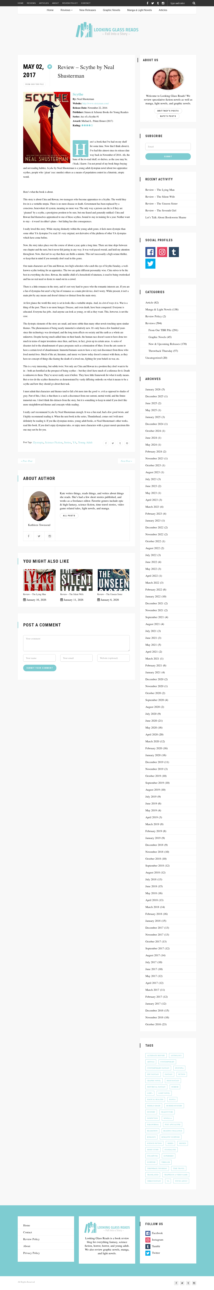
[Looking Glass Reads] (107, 29)
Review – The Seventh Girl (160, 210)
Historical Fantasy (156, 1087)
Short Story (153, 1149)
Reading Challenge (172, 1131)
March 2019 (152, 824)
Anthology (176, 1055)
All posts (69, 516)
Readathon (152, 1131)
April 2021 (151, 651)
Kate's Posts (168, 116)
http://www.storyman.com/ (95, 103)
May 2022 (151, 569)
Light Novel (164, 1093)
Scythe (78, 94)
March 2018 (152, 907)
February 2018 (153, 914)
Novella (168, 1118)
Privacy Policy (31, 1253)
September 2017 (154, 948)
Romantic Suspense (171, 1137)
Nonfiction (152, 1118)
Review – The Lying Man (34, 594)
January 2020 (153, 755)
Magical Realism (155, 1099)
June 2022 (151, 562)
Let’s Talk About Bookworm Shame (165, 217)
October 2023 (153, 465)
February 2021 (153, 665)
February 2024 (153, 451)
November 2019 (154, 769)
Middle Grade (153, 1105)
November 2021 (154, 610)
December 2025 (154, 396)
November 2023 (154, 458)
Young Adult (85, 442)
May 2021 (151, 644)
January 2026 (153, 389)
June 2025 (151, 403)
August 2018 (152, 872)
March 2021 (152, 658)
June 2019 (151, 803)
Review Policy (70, 3)
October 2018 (153, 858)
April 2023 (151, 500)
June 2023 (151, 486)
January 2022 (153, 596)
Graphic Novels (111, 10)
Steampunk (152, 1156)
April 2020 (151, 734)
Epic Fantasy (153, 1074)
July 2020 (151, 713)
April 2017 (151, 983)
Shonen (182, 1143)
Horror (174, 1087)
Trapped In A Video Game (176, 1174)
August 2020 (152, 707)
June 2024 (151, 437)
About (55, 3)
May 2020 (151, 727)
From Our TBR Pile (34, 84)
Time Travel (179, 1168)
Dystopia (38, 442)
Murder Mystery (174, 1105)
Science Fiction (54, 442)
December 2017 (154, 927)
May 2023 (151, 493)
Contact (86, 3)
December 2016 (154, 1010)
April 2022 (151, 575)
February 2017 (153, 996)
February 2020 (153, 748)
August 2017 (152, 955)
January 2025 (153, 417)
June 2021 (151, 638)
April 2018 (151, 900)
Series (67, 442)
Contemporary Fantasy (158, 1068)
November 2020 (154, 686)
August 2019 (152, 789)
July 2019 (151, 796)
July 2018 (151, 879)
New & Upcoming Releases (164, 344)
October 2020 (153, 693)
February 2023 (153, 513)
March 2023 (152, 506)
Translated (152, 1174)
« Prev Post (26, 461)
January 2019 (153, 838)
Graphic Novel (154, 1080)
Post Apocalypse (172, 1124)
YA (74, 442)
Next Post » (126, 461)
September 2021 (154, 617)
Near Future (167, 1112)
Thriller (165, 1162)
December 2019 (154, 762)
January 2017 (153, 1003)
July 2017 (151, 962)
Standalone (170, 1149)
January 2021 (153, 672)
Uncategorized (153, 357)
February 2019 (153, 831)
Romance (151, 1137)
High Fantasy (173, 1080)
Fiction (181, 1074)
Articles (44, 3)
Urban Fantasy (154, 1181)
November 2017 (154, 934)
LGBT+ (150, 1093)
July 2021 (151, 631)
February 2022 (153, 589)
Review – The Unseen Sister (109, 594)
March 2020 (152, 741)
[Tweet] (113, 443)
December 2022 (154, 527)
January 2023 (153, 520)
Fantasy (168, 1074)
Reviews (31, 3)
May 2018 (151, 893)
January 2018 (153, 921)
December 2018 (154, 845)
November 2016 (154, 1017)
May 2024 (151, 444)
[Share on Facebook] (106, 443)
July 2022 (151, 555)
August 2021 (152, 624)
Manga (172, 1099)
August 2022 (152, 548)
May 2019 (151, 810)
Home (20, 3)
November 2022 (154, 534)
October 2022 (153, 541)
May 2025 (151, 410)
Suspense (151, 1162)
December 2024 (154, 424)
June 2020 (151, 720)
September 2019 (154, 783)
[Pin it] (127, 443)
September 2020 (154, 700)
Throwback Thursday (160, 351)
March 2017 (152, 990)
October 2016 (153, 1024)
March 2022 (152, 582)
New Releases (87, 10)
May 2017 (151, 976)
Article (149, 302)
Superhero (169, 1156)
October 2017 (153, 941)
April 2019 (151, 817)
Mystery (151, 1112)
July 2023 (151, 479)
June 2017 (151, 969)
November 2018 (154, 852)
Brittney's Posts (168, 111)
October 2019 (153, 776)
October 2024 (153, 431)
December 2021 (154, 603)
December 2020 (154, 679)
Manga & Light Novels (139, 10)
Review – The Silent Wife (72, 594)
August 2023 (152, 472)
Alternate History (156, 1055)
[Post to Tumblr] (120, 443)
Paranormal (153, 1124)
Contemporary (167, 1062)
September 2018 (154, 865)
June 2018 (151, 886)
